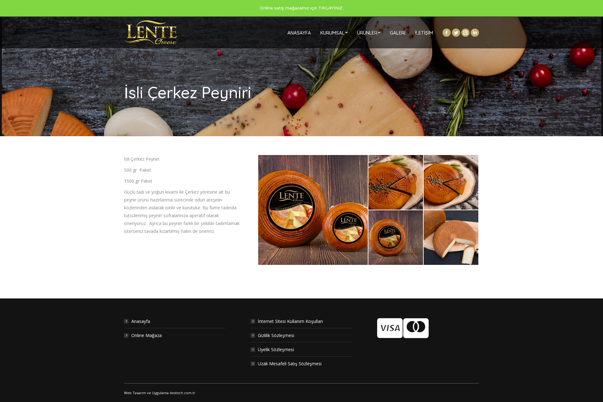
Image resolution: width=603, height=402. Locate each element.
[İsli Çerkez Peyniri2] (396, 237)
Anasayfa (140, 321)
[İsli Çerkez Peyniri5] (396, 182)
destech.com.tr (182, 392)
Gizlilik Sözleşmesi (276, 335)
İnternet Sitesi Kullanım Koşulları (290, 321)
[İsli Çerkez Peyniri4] (451, 182)
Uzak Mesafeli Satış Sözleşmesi (290, 364)
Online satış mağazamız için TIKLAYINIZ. (302, 8)
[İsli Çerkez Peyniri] (451, 237)
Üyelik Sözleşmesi (276, 349)
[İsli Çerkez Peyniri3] (313, 210)
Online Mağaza (146, 335)
